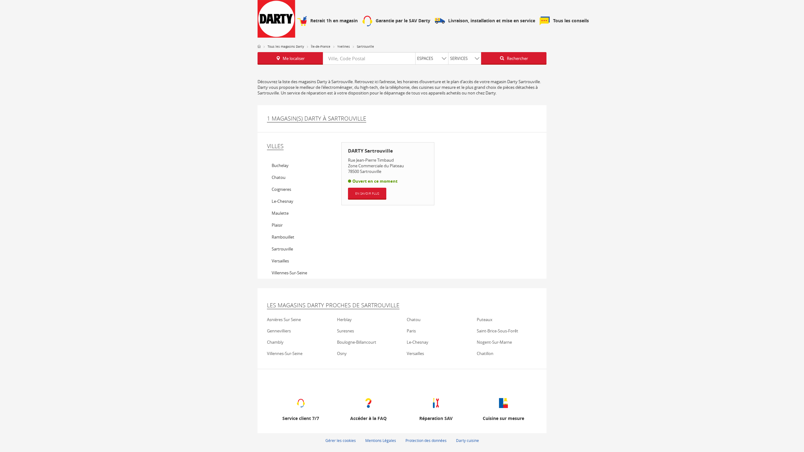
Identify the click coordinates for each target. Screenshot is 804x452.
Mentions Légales (380, 440)
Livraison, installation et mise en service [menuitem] (491, 21)
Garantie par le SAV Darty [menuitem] (403, 21)
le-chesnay (282, 201)
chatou (278, 177)
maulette (280, 213)
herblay (344, 319)
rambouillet (283, 237)
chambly (275, 342)
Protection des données (426, 440)
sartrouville (282, 249)
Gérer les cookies (340, 440)
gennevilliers (279, 331)
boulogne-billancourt (356, 342)
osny (342, 353)
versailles (280, 261)
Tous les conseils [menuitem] (571, 21)
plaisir (277, 225)
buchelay (280, 165)
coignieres (281, 189)
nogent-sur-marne (494, 342)
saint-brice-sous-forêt (497, 331)
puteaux (484, 319)
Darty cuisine (467, 440)
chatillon (485, 353)
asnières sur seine (284, 319)
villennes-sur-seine (289, 273)
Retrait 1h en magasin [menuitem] (334, 21)
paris (411, 331)
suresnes (345, 331)
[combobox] (402, 58)
